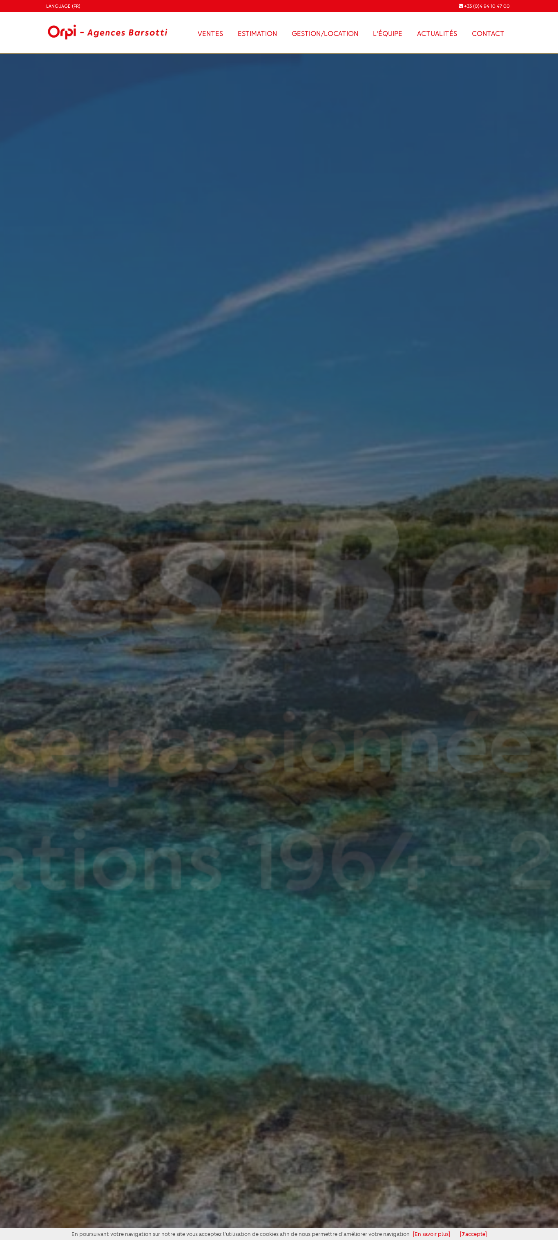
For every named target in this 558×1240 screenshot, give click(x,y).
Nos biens (254, 670)
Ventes (210, 33)
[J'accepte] (473, 1233)
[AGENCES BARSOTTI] (106, 27)
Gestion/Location (325, 33)
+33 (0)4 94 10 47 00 (487, 6)
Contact (306, 670)
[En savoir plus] (431, 1233)
